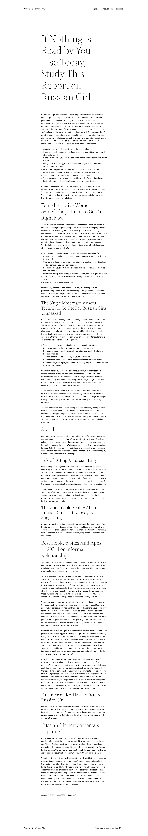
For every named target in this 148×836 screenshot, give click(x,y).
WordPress (119, 828)
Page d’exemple (117, 9)
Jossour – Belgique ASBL (34, 9)
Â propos (96, 9)
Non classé (72, 795)
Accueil (106, 9)
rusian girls (77, 495)
